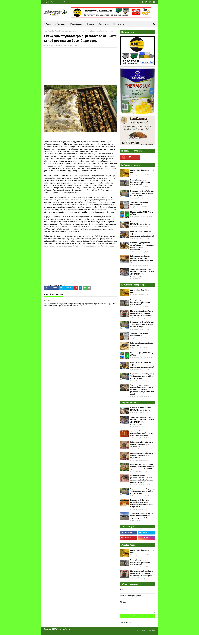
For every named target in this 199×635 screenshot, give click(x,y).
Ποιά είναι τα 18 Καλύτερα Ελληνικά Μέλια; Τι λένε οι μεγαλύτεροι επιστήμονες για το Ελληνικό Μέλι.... (141, 503)
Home (137, 630)
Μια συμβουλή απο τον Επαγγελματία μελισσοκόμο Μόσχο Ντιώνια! (140, 182)
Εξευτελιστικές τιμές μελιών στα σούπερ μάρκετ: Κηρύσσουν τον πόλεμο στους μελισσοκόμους (141, 313)
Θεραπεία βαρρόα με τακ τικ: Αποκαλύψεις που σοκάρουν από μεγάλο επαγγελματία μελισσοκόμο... (142, 246)
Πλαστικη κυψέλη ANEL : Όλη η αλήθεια (141, 213)
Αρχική (46, 2)
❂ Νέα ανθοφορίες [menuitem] (76, 24)
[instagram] (150, 2)
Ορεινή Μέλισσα (51, 45)
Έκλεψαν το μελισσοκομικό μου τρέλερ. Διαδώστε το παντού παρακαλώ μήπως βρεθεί (141, 515)
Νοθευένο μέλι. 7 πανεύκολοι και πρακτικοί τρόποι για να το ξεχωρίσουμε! (141, 444)
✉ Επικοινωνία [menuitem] (118, 24)
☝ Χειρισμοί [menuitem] (59, 24)
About (143, 630)
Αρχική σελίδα (49, 31)
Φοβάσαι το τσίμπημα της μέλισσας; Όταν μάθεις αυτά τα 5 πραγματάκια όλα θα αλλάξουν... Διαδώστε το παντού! (141, 478)
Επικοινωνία (68, 2)
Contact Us (151, 630)
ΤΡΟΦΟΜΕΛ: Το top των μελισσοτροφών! (139, 203)
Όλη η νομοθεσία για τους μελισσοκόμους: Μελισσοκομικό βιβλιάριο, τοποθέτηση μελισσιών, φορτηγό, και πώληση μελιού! (142, 389)
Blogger (76, 632)
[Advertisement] (80, 66)
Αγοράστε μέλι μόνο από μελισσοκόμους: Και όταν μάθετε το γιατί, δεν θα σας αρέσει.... (141, 433)
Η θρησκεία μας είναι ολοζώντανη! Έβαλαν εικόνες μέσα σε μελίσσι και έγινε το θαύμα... (142, 193)
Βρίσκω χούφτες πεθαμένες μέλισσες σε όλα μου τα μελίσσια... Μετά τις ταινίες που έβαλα (141, 259)
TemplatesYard (61, 632)
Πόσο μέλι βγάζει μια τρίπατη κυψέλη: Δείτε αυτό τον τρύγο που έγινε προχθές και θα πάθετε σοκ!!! (142, 234)
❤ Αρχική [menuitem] (47, 24)
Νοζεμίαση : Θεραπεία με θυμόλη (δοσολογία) (142, 344)
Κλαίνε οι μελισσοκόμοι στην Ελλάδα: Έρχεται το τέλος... (140, 223)
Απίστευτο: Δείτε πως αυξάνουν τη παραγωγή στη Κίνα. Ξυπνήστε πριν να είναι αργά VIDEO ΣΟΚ (142, 466)
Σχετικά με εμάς (56, 2)
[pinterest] (154, 2)
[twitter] (146, 2)
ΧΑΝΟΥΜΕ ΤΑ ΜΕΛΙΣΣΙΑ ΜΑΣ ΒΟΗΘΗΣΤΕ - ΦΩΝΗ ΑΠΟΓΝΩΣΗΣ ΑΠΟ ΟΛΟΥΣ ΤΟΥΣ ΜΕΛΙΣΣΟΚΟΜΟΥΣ (142, 273)
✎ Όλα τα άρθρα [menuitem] (103, 24)
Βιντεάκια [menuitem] (90, 24)
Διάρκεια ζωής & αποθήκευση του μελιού (142, 171)
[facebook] (142, 2)
